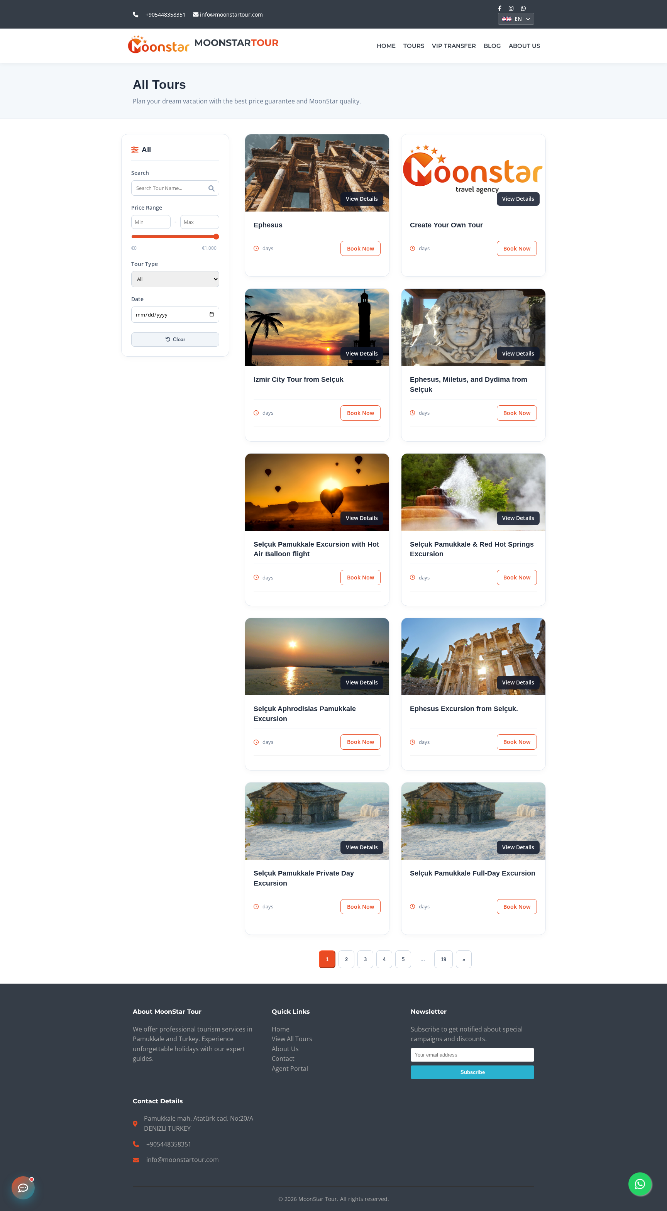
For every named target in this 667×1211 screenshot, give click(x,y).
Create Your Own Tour (446, 225)
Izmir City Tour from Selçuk (299, 379)
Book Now (360, 248)
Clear (179, 339)
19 (443, 959)
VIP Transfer (454, 45)
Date (137, 299)
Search (140, 172)
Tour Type (144, 263)
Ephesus (268, 225)
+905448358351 (166, 14)
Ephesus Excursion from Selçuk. (464, 709)
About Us (524, 45)
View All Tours (292, 1039)
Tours (413, 45)
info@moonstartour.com (230, 14)
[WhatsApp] (523, 8)
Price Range (146, 207)
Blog (492, 45)
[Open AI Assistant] (23, 1187)
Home (386, 45)
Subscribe (472, 1072)
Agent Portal (290, 1068)
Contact (283, 1058)
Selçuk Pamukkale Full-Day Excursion (472, 873)
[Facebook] (499, 8)
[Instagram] (511, 8)
